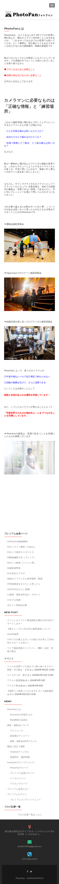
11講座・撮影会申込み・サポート (23, 594)
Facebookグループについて (20, 762)
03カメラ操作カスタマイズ (20, 552)
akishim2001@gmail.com (29, 846)
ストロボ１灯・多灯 (17, 675)
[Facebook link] (27, 871)
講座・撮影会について (18, 725)
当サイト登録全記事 (17, 605)
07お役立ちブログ (16, 573)
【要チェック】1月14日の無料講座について (28, 628)
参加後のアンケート (20, 735)
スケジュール (16, 730)
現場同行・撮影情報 (20, 757)
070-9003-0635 (29, 859)
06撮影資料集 (14, 568)
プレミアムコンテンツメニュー (25, 799)
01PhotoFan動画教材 (17, 541)
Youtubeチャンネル (19, 751)
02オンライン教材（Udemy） (21, 546)
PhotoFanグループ (19, 767)
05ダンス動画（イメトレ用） (21, 562)
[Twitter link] (31, 871)
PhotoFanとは (14, 709)
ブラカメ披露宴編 (16, 680)
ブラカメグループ (19, 783)
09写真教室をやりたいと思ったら (23, 584)
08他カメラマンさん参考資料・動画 (25, 578)
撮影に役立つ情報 (16, 746)
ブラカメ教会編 (15, 685)
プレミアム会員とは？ (18, 789)
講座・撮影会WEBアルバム (23, 741)
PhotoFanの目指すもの (21, 714)
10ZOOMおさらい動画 (18, 589)
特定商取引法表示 (19, 719)
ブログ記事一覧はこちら (30, 814)
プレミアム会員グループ (22, 773)
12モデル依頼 (14, 599)
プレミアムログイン (17, 794)
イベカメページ (17, 778)
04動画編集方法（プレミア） (21, 557)
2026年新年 (13, 634)
